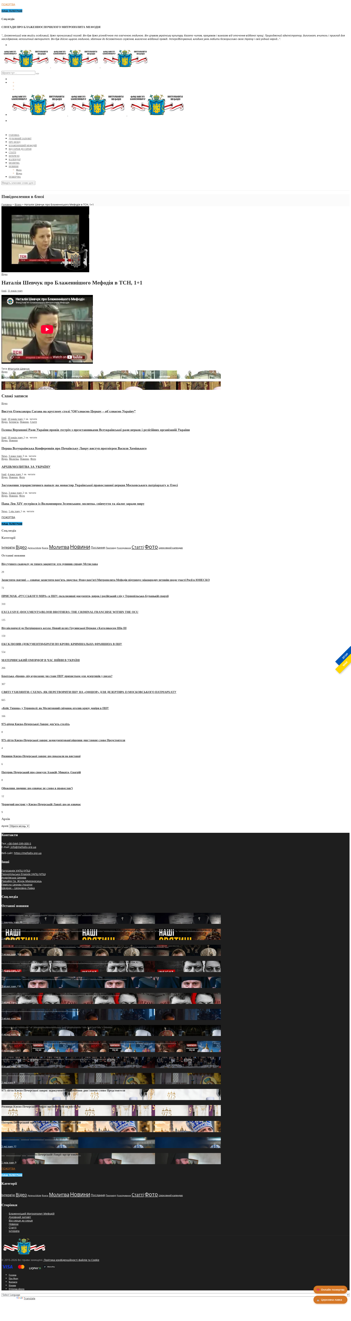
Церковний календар (171, 547)
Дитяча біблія (34, 548)
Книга (45, 547)
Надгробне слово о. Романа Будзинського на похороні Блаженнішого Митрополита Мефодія (52, 377)
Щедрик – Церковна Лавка (18, 888)
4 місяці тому (9, 1034)
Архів (4, 826)
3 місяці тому (9, 954)
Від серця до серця (20, 149)
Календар (15, 159)
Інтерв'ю (13, 382)
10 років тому (16, 419)
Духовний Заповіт (20, 138)
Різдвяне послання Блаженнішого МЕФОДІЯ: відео (29, 388)
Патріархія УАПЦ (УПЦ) (15, 870)
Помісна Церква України (16, 884)
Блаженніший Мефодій (23, 145)
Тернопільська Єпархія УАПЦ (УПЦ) (23, 874)
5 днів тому (8, 1162)
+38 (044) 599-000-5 (19, 843)
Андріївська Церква (13, 877)
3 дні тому (7, 1082)
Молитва (14, 163)
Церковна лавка (329, 1299)
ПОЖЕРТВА (8, 4)
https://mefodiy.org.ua (27, 853)
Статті (12, 152)
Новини (13, 166)
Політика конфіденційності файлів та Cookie (71, 1260)
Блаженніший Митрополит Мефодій (31, 1213)
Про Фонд (14, 142)
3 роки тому (16, 456)
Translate (29, 1298)
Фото (19, 170)
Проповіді (111, 547)
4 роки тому (15, 474)
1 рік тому (15, 511)
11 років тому (15, 290)
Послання (98, 548)
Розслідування (124, 548)
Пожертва (15, 177)
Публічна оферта (16, 1289)
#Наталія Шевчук (19, 368)
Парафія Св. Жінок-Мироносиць (21, 881)
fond (3, 290)
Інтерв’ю (14, 156)
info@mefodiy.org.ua (23, 847)
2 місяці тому (9, 938)
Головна (14, 135)
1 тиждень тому (10, 922)
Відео (19, 173)
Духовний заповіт (20, 1217)
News (4, 456)
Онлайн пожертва (330, 1289)
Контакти (13, 1282)
